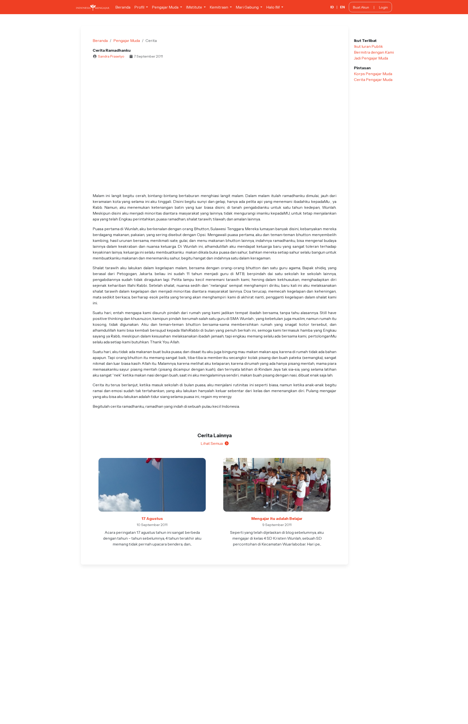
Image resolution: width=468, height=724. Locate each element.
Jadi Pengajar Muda (371, 58)
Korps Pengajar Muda (373, 73)
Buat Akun (361, 7)
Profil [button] (139, 7)
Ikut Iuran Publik (368, 46)
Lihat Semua (212, 443)
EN (342, 7)
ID (332, 7)
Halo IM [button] (273, 7)
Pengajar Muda (126, 40)
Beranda (122, 7)
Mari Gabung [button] (247, 7)
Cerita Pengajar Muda (373, 79)
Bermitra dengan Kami (374, 52)
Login (383, 7)
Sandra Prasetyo (111, 56)
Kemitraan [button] (219, 7)
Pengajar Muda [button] (165, 7)
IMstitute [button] (194, 7)
